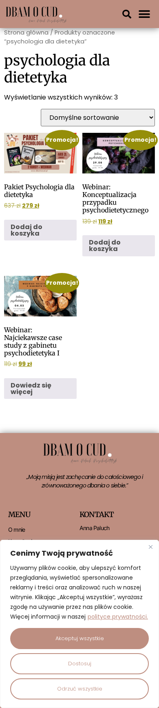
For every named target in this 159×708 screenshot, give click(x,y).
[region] (79, 624)
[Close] (150, 547)
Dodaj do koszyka (26, 230)
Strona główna (26, 32)
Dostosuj (79, 663)
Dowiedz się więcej (31, 388)
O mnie (16, 529)
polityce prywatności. (118, 617)
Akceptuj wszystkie (79, 638)
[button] (127, 14)
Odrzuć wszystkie (79, 689)
